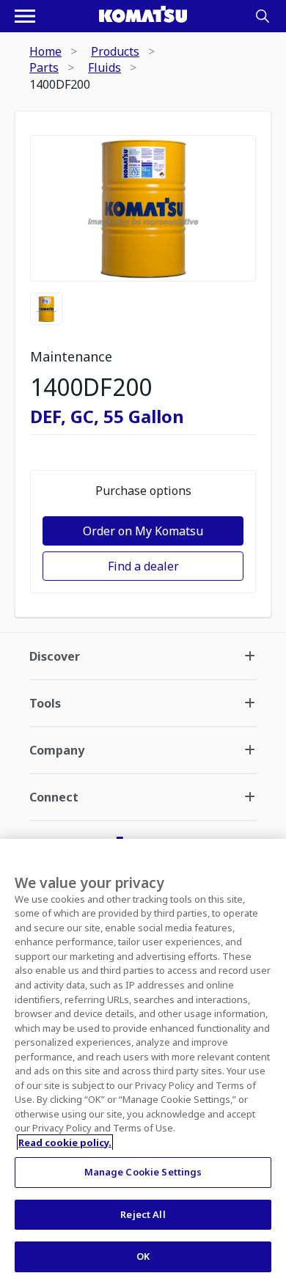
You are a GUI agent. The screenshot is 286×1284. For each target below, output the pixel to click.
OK (143, 1256)
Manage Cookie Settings (143, 1171)
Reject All (142, 1214)
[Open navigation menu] (25, 16)
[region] (143, 1061)
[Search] (262, 16)
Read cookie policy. (64, 1142)
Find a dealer (143, 566)
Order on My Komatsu (143, 531)
